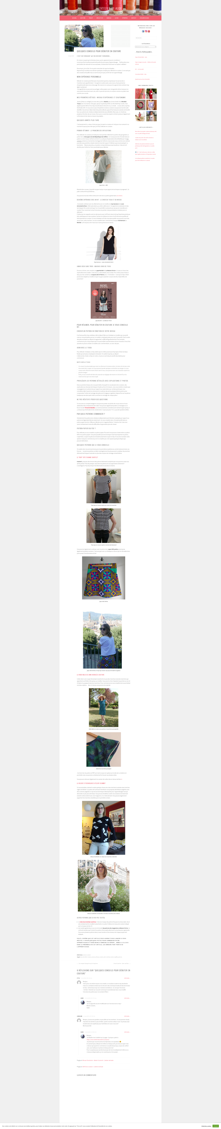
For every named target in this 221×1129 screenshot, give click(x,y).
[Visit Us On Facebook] (143, 32)
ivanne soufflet (114, 957)
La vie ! (117, 18)
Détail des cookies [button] (206, 1126)
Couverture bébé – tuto (140, 74)
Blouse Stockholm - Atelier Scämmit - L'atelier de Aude (98, 1060)
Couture (82, 18)
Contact (133, 18)
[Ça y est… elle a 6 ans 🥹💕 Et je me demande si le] (140, 94)
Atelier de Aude (144, 18)
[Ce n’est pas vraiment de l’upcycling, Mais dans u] (151, 105)
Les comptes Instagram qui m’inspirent (88, 963)
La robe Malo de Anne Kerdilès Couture (90, 675)
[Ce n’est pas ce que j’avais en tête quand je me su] (151, 94)
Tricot (91, 18)
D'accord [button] (216, 1126)
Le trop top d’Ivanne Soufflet (87, 457)
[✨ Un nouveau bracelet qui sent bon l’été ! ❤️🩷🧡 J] (140, 105)
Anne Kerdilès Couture (85, 957)
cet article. (120, 195)
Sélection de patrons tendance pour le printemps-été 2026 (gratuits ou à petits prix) (144, 146)
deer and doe (107, 957)
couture (101, 957)
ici (121, 779)
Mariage (109, 18)
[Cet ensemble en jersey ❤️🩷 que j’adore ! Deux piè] (140, 116)
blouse (97, 957)
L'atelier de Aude (110, 8)
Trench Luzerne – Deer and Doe (121, 963)
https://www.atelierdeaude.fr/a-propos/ (98, 1039)
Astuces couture (87, 955)
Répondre (126, 978)
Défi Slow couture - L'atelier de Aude (93, 1066)
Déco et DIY (100, 18)
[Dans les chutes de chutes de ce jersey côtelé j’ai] (151, 116)
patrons (120, 957)
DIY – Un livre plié (139, 69)
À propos (125, 18)
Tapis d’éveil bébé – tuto (141, 57)
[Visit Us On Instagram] (146, 32)
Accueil (74, 18)
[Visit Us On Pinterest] (148, 32)
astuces (93, 957)
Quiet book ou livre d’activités (142, 79)
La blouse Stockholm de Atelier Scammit (91, 783)
